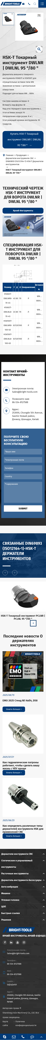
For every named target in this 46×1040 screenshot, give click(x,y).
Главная (9, 155)
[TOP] (41, 1037)
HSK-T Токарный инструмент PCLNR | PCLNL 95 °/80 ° (23, 617)
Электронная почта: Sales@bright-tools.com (24, 390)
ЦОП (3, 906)
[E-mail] (13, 1037)
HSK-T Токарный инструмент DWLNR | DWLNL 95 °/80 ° (24, 171)
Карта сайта (5, 1023)
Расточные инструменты (15, 873)
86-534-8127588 (14, 964)
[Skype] (4, 1037)
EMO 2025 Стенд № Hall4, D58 (20, 700)
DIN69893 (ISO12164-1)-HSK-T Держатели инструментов (24, 163)
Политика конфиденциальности (25, 1023)
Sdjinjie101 (12, 984)
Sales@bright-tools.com (18, 953)
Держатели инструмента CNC (20, 158)
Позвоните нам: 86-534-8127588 (20, 401)
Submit (23, 508)
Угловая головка (10, 900)
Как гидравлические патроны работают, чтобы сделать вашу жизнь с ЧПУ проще (21, 765)
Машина (5, 893)
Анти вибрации (9, 886)
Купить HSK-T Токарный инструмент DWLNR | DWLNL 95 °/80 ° (24, 139)
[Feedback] (32, 1037)
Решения (6, 919)
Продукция (21, 155)
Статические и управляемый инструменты (16, 863)
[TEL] (22, 1037)
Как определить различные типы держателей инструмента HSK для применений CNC (23, 828)
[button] (5, 572)
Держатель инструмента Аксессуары (21, 880)
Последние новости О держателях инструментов (23, 640)
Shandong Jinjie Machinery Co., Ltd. (19, 1013)
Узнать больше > (14, 709)
